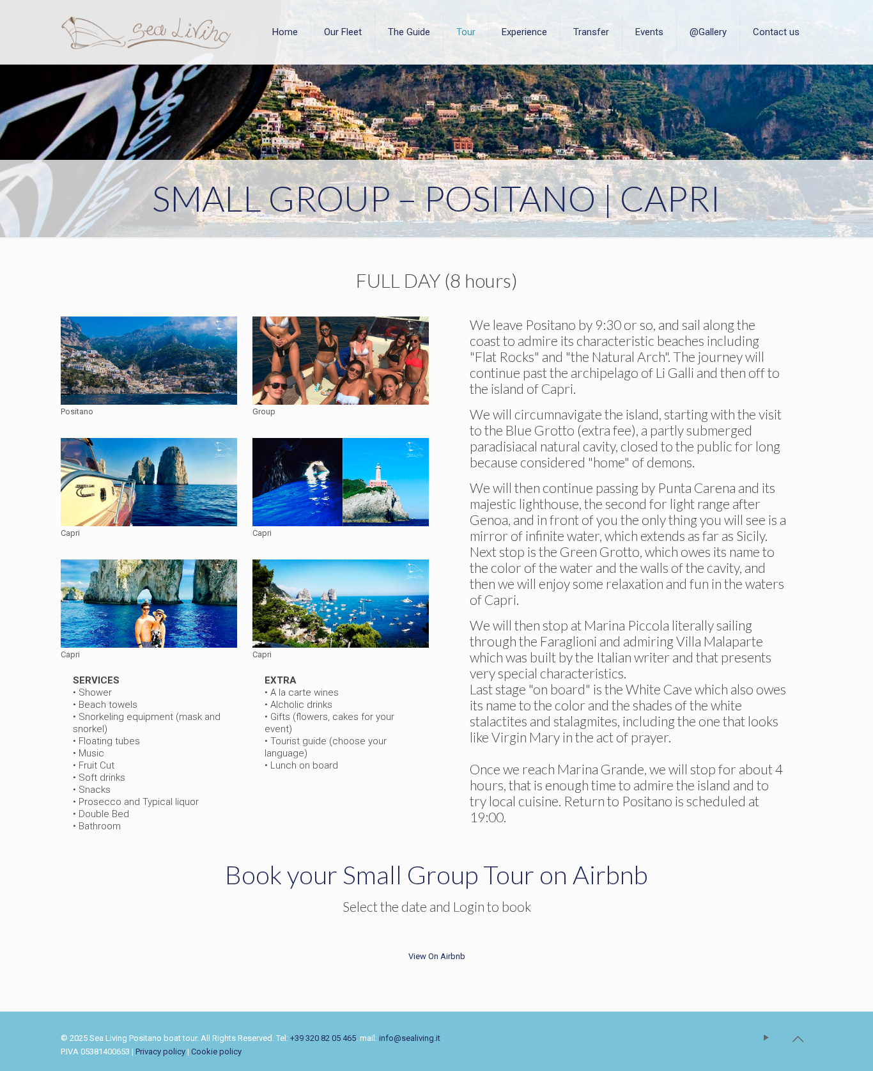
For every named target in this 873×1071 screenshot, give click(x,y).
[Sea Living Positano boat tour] (146, 32)
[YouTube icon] (767, 1038)
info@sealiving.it (409, 1038)
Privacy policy (160, 1051)
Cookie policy (216, 1051)
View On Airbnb (436, 956)
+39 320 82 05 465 (323, 1038)
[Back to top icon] (798, 1039)
